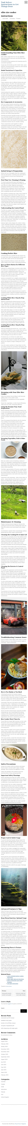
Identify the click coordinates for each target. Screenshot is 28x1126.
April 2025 (3, 1069)
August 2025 (4, 1059)
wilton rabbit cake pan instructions (15, 979)
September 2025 (5, 1057)
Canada (3, 1084)
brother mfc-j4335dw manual (8, 1023)
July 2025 (3, 1062)
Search (2, 1008)
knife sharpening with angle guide (9, 1028)
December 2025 (5, 1049)
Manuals (3, 1092)
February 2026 (4, 1044)
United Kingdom (5, 1097)
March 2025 (4, 1072)
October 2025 (4, 1054)
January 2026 (4, 1046)
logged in (9, 1003)
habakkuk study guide (6, 1020)
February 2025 (4, 1075)
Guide (2, 1086)
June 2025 (3, 1064)
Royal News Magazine (20, 1124)
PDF (2, 1094)
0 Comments (12, 18)
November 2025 (5, 1051)
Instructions (9, 986)
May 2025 (3, 1067)
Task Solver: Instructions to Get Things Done (10, 4)
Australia (3, 1081)
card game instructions (12, 983)
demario (19, 18)
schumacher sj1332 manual (7, 1018)
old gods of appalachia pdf (7, 1025)
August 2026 (4, 1041)
